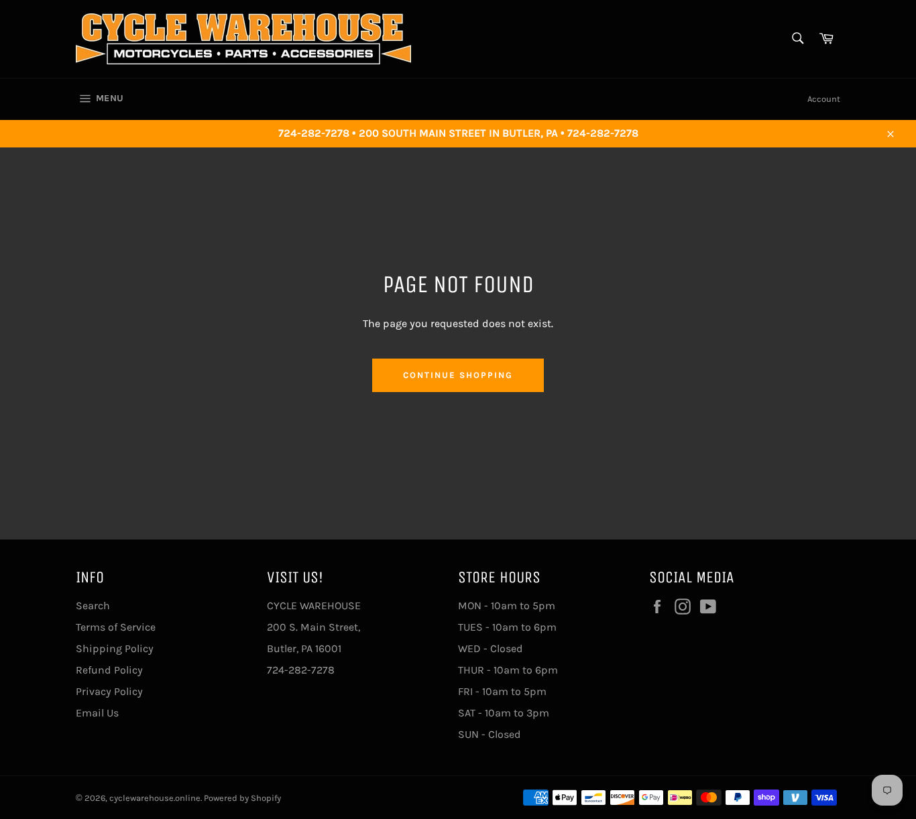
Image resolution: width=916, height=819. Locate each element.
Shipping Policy (115, 648)
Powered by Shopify (242, 798)
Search (93, 605)
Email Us (97, 712)
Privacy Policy (109, 691)
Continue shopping (457, 375)
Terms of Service (116, 627)
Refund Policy (109, 670)
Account (823, 99)
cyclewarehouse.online (155, 798)
